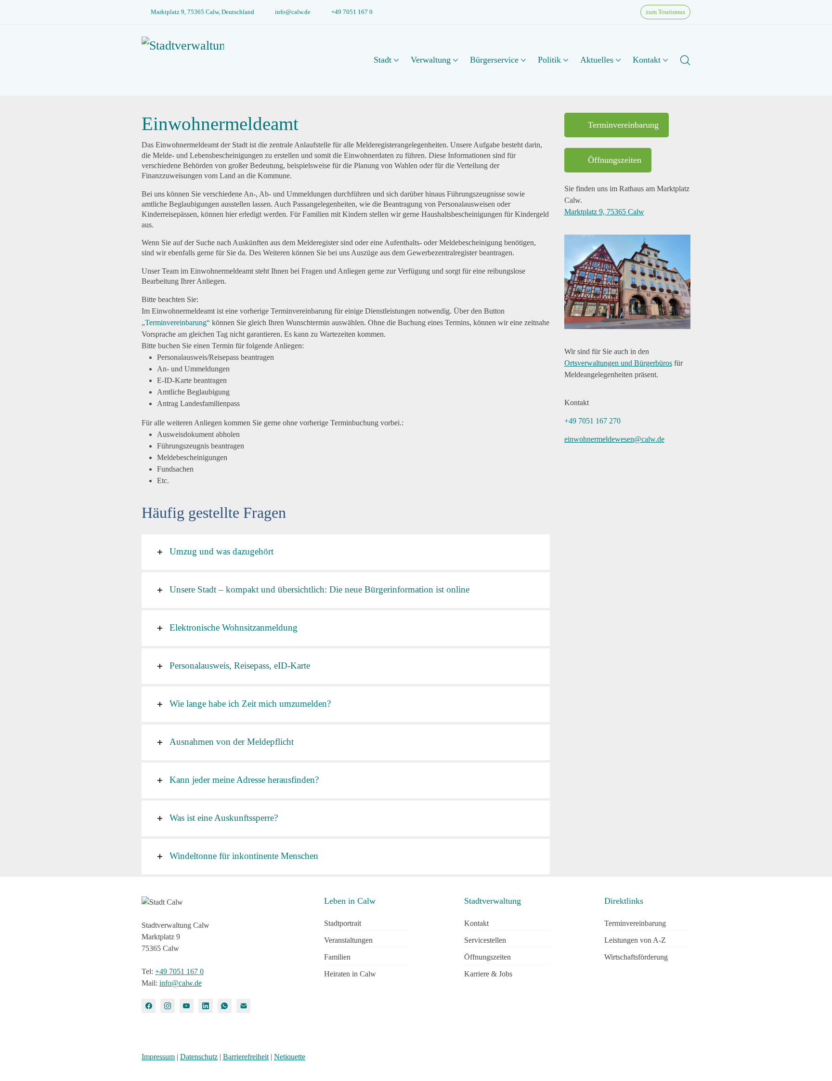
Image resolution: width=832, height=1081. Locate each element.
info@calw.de (293, 11)
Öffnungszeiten (614, 160)
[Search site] (685, 60)
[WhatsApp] (225, 1006)
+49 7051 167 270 (592, 421)
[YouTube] (187, 1006)
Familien (337, 957)
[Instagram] (167, 1006)
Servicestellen (485, 940)
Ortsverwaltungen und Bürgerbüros (618, 363)
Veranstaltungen (348, 940)
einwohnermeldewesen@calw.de (614, 439)
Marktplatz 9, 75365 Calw (604, 212)
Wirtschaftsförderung (636, 957)
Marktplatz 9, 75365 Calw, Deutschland (202, 11)
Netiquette (289, 1057)
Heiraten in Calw (350, 974)
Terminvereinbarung (623, 125)
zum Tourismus (665, 11)
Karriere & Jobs (488, 974)
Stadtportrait (342, 923)
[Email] (243, 1006)
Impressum (158, 1057)
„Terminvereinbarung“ (176, 322)
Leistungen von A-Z (635, 940)
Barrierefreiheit (246, 1057)
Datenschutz (199, 1057)
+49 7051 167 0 (352, 11)
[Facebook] (149, 1006)
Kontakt (476, 923)
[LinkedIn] (205, 1006)
